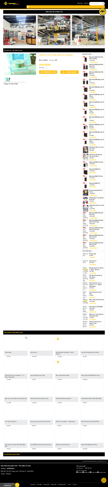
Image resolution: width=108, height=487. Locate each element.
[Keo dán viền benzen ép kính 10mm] (85, 278)
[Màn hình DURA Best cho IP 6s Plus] (85, 127)
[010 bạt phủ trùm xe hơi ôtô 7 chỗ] (85, 207)
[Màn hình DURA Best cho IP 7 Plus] (85, 112)
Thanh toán (53, 484)
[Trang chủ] (13, 3)
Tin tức (69, 484)
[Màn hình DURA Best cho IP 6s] (85, 134)
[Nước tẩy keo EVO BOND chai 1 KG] (85, 310)
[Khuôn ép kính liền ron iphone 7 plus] (85, 325)
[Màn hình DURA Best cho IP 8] (85, 104)
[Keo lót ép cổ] (85, 261)
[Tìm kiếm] (103, 3)
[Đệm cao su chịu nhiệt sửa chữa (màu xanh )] (85, 318)
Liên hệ (74, 484)
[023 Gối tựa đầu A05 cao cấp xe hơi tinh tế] (85, 157)
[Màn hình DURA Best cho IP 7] (85, 119)
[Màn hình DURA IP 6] (85, 185)
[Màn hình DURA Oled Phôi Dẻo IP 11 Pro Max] (85, 232)
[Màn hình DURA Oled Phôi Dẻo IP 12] (85, 216)
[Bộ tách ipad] (85, 254)
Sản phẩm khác (62, 484)
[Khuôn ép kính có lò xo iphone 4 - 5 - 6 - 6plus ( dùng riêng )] (85, 288)
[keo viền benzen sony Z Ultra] (85, 295)
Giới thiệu (39, 484)
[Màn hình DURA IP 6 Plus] (85, 178)
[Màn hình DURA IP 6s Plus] (85, 164)
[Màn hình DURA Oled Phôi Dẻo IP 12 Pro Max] (85, 224)
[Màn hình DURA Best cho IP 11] (85, 82)
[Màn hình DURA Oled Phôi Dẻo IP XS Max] (85, 59)
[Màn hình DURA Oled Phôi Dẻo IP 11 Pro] (85, 247)
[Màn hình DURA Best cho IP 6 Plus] (85, 142)
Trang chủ (32, 484)
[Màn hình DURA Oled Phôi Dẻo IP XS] (85, 67)
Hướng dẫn (46, 484)
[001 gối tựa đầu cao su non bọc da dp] (85, 149)
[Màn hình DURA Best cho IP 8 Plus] (85, 97)
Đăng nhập (80, 3)
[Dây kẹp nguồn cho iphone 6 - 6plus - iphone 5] (85, 271)
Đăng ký (86, 3)
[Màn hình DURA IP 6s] (85, 171)
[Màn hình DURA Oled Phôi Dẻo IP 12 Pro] (85, 239)
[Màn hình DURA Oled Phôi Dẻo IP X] (85, 74)
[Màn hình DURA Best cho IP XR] (85, 89)
